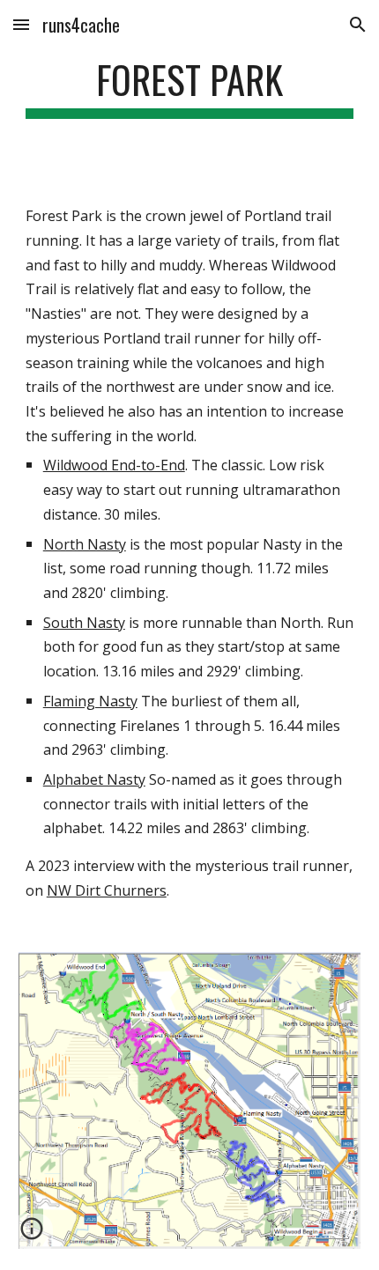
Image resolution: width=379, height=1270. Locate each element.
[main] (190, 87)
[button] (21, 24)
